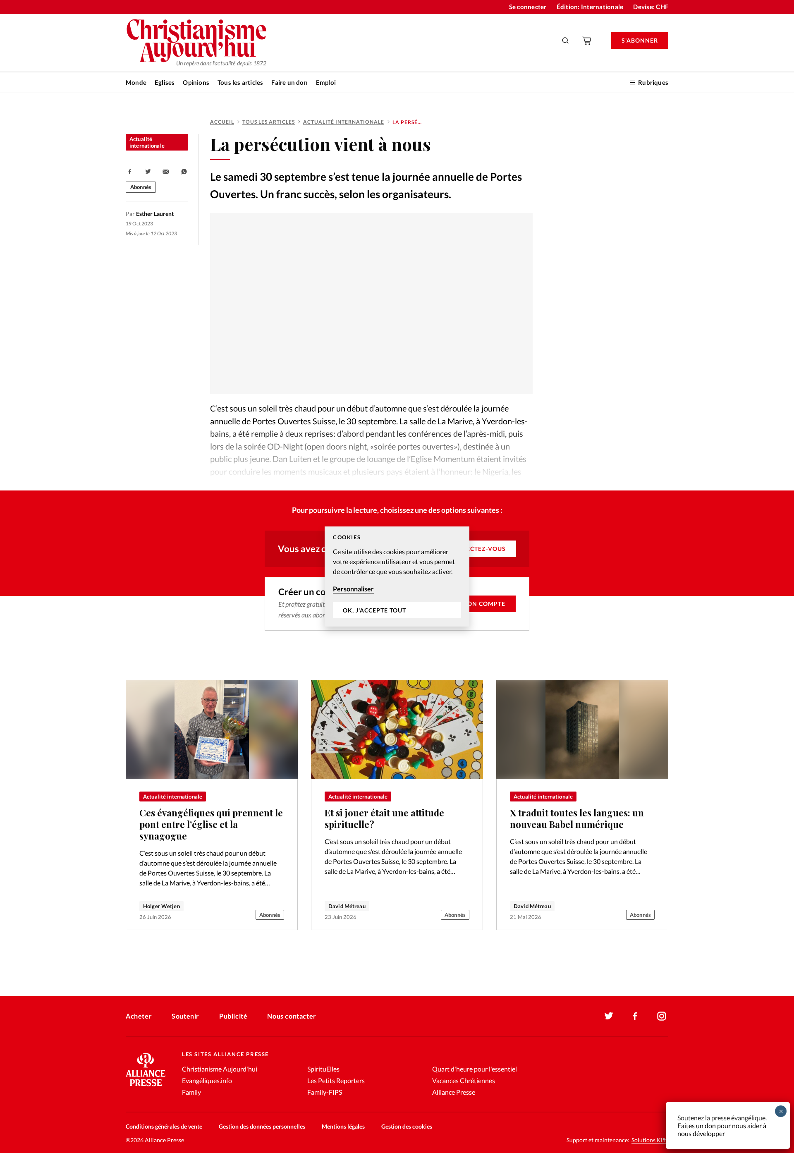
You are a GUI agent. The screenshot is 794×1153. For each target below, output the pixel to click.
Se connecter (528, 6)
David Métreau (347, 906)
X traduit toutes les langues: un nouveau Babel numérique (577, 818)
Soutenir (185, 1016)
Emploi (326, 82)
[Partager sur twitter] (148, 171)
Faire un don (289, 82)
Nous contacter (291, 1016)
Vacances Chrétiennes (463, 1080)
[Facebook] (635, 1016)
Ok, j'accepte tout (374, 610)
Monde (136, 82)
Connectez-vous (476, 548)
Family (191, 1092)
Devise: (650, 6)
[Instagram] (661, 1016)
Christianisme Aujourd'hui (219, 1069)
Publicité (233, 1016)
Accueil (222, 122)
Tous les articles (240, 82)
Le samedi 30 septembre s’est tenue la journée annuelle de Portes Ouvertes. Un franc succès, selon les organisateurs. (366, 185)
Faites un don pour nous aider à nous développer (721, 1129)
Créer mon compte (472, 603)
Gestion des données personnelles (262, 1126)
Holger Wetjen (161, 906)
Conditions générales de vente (164, 1126)
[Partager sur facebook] (130, 171)
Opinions (196, 82)
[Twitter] (608, 1016)
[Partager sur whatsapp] (184, 171)
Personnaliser (353, 589)
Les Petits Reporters (336, 1080)
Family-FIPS (324, 1092)
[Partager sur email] (166, 171)
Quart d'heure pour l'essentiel (474, 1069)
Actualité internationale (343, 122)
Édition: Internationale (590, 6)
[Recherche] (566, 40)
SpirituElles (323, 1069)
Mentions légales (343, 1126)
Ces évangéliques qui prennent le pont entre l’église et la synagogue (211, 824)
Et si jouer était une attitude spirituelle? (384, 818)
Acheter (139, 1016)
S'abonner (640, 40)
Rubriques (653, 82)
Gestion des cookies (406, 1126)
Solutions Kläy (649, 1140)
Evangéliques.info (207, 1080)
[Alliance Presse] (145, 1087)
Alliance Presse (453, 1092)
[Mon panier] (587, 40)
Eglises (165, 82)
